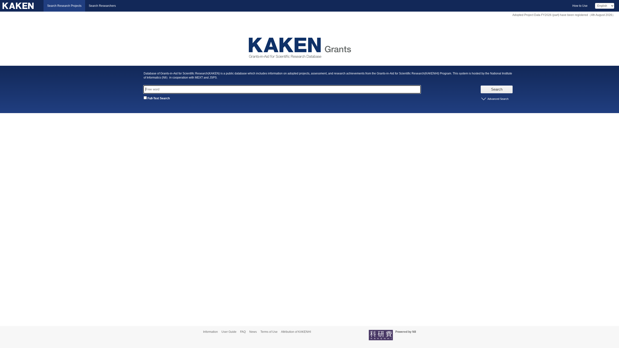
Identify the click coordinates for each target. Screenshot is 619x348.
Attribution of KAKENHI (296, 332)
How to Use (580, 5)
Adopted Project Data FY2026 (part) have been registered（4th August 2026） (563, 15)
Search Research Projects (64, 5)
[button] (497, 98)
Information (210, 332)
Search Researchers (102, 5)
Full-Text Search (158, 98)
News (253, 332)
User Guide (228, 332)
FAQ (243, 332)
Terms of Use (269, 332)
